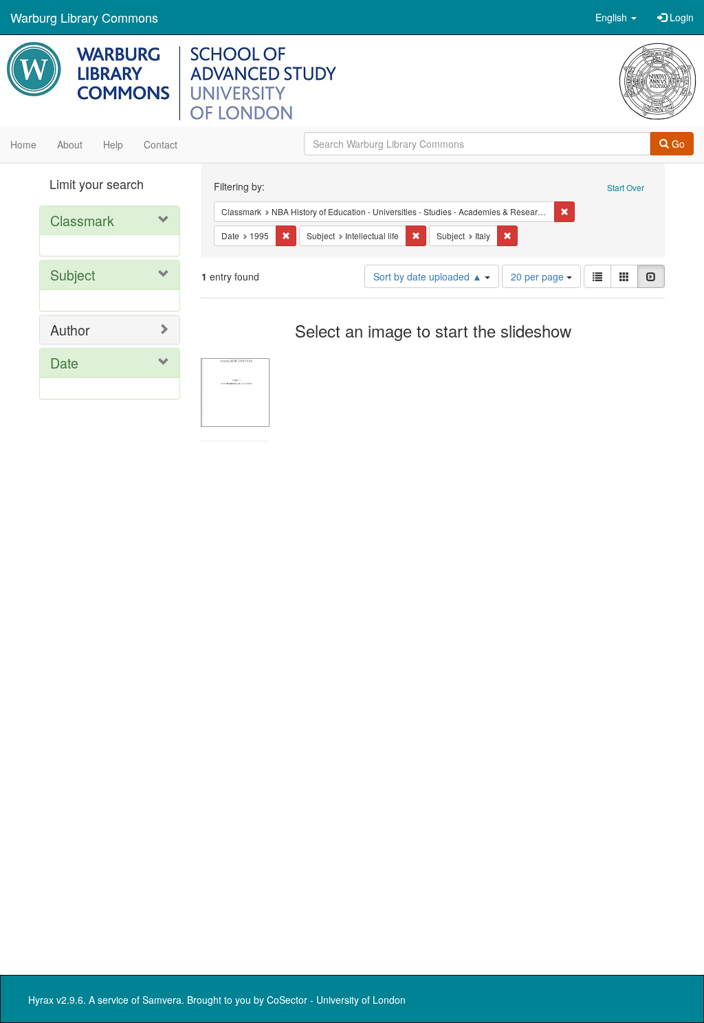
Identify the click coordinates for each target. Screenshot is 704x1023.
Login (680, 17)
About (69, 144)
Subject (72, 275)
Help (113, 144)
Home (23, 144)
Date (64, 363)
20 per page (538, 276)
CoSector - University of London (336, 999)
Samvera (162, 999)
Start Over (625, 187)
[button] (616, 17)
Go (677, 144)
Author (70, 330)
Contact (160, 144)
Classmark (82, 220)
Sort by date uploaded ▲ (429, 276)
